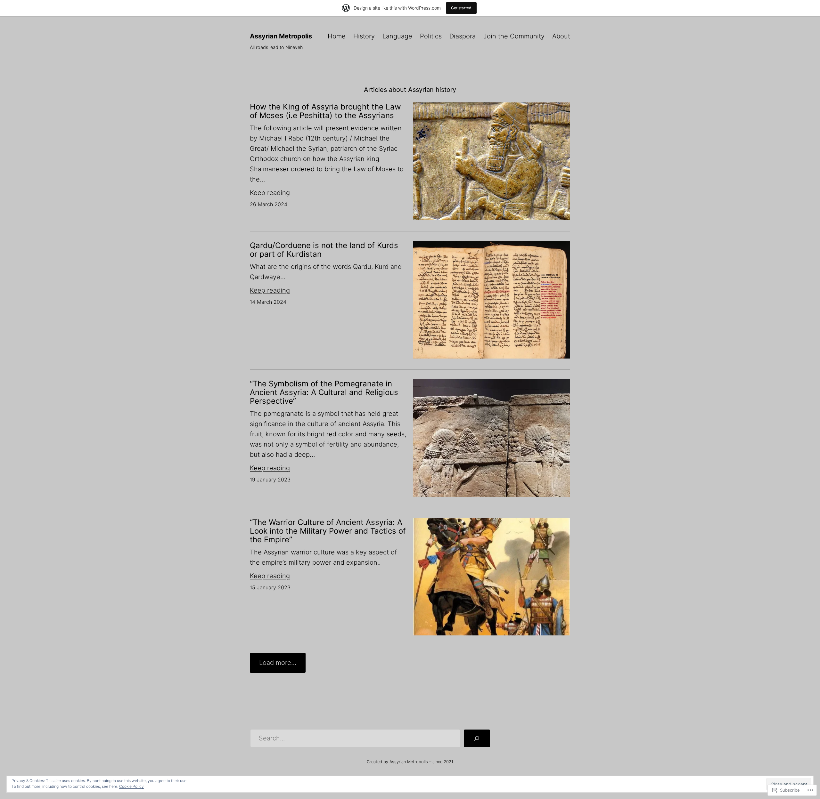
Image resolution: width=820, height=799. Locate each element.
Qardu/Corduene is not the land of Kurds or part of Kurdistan (324, 250)
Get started (461, 7)
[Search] (477, 738)
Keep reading (270, 193)
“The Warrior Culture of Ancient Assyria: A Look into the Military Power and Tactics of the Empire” (328, 531)
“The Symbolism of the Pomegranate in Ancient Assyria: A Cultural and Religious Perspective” (324, 392)
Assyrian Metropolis (281, 36)
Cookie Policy (131, 786)
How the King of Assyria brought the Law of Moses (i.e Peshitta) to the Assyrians (325, 111)
